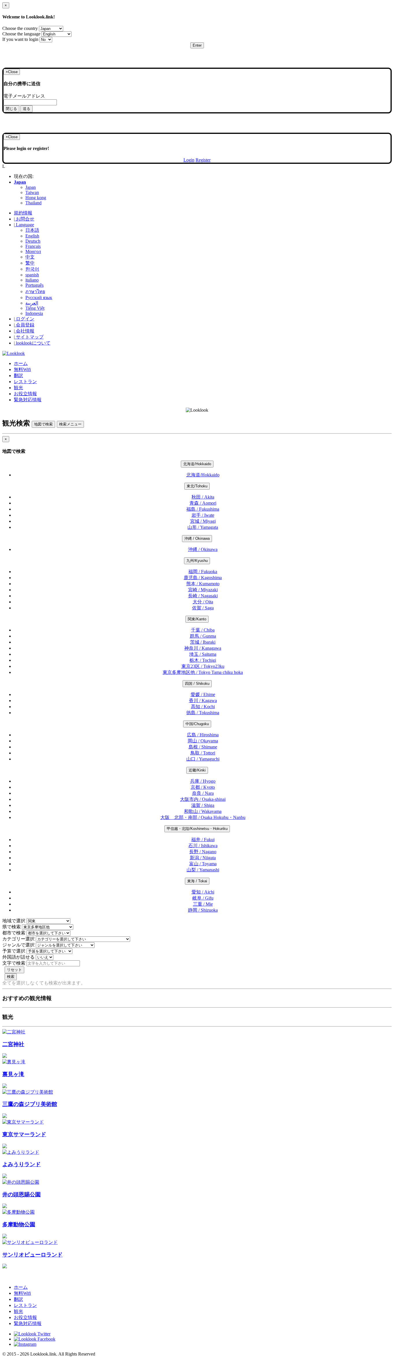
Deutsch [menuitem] (32, 241)
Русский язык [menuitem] (38, 297)
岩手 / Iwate (203, 515)
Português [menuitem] (34, 285)
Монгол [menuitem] (33, 251)
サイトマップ (29, 336)
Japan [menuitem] (30, 187)
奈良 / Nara (203, 793)
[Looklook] (13, 353)
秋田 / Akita (203, 497)
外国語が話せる (18, 957)
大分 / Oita (203, 601)
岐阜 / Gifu (202, 898)
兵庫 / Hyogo (202, 781)
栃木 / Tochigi (203, 660)
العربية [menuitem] (31, 303)
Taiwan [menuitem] (32, 192)
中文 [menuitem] (30, 256)
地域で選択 (13, 920)
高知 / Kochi (203, 706)
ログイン (24, 318)
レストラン (25, 381)
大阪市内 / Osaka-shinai (203, 799)
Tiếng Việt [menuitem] (34, 308)
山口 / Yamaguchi (202, 759)
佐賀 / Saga (203, 607)
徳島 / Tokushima (202, 712)
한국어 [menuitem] (32, 269)
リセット (14, 970)
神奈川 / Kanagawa (202, 648)
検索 (10, 976)
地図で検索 (43, 424)
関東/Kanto (197, 619)
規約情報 (23, 212)
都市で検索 (13, 932)
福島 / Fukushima (202, 509)
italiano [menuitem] (32, 279)
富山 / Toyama (203, 863)
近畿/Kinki (197, 770)
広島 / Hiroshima (203, 734)
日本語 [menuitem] (32, 230)
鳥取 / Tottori (202, 752)
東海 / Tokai (197, 881)
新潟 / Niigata (203, 857)
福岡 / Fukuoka (202, 571)
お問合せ (24, 218)
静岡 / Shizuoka (203, 910)
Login (188, 159)
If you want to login (20, 39)
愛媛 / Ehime (203, 694)
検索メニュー (70, 424)
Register (203, 159)
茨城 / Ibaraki (202, 642)
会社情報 (24, 330)
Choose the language (21, 33)
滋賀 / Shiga (202, 805)
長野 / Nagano (202, 851)
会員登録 (24, 324)
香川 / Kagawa (203, 700)
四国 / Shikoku (197, 683)
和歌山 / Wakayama (203, 811)
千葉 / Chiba (203, 630)
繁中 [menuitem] (30, 263)
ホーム (21, 363)
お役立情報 (25, 393)
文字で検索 (13, 963)
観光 (18, 387)
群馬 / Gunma (203, 636)
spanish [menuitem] (32, 274)
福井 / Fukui (203, 839)
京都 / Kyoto (203, 787)
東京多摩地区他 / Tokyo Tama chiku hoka (203, 672)
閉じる (11, 109)
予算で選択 (13, 951)
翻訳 (18, 375)
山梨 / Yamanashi (203, 869)
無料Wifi (22, 369)
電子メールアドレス (24, 96)
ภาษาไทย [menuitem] (35, 291)
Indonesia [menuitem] (34, 313)
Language (24, 224)
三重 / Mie (203, 904)
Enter (197, 45)
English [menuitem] (32, 235)
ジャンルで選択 (18, 944)
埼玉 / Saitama (202, 654)
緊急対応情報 (28, 399)
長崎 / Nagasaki (203, 595)
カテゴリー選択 (18, 938)
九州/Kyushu (197, 560)
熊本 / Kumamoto (202, 583)
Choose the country (20, 28)
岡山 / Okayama (203, 740)
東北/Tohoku (197, 486)
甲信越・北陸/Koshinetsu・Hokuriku (197, 828)
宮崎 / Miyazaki (203, 589)
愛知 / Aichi (203, 891)
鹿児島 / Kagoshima (203, 577)
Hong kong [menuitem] (35, 197)
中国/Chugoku (197, 724)
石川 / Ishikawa (202, 845)
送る (26, 109)
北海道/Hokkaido (197, 464)
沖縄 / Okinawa (197, 538)
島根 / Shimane (203, 746)
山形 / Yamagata (202, 527)
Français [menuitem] (33, 246)
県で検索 (11, 926)
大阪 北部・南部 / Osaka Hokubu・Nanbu (202, 817)
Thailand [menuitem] (33, 202)
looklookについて (32, 343)
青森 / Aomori (203, 503)
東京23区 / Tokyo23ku (202, 666)
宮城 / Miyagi (203, 521)
